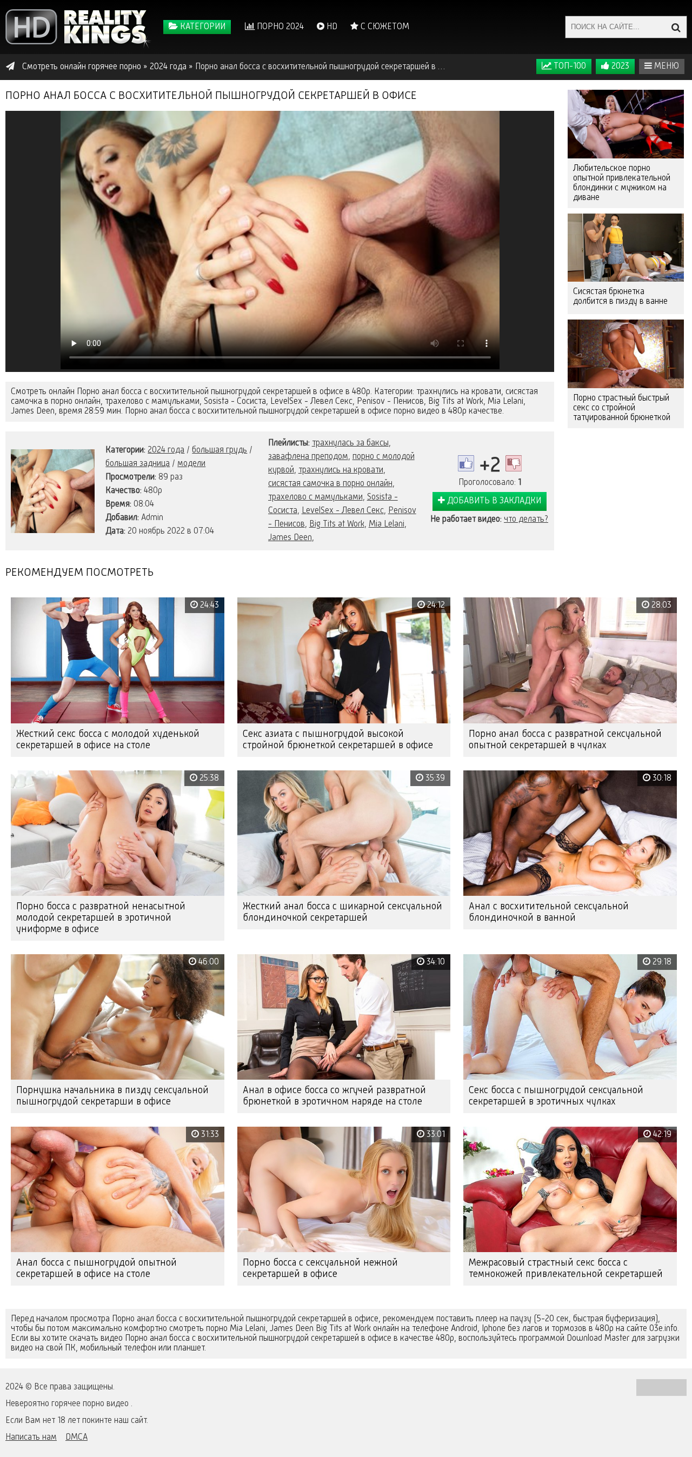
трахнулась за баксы (350, 443)
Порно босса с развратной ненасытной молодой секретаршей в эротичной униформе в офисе (100, 918)
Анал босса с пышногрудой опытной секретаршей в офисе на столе (96, 1268)
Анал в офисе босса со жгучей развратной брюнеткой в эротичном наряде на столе (334, 1096)
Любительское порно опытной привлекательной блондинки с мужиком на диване (621, 183)
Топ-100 (568, 66)
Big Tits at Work (336, 524)
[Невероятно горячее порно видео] (78, 27)
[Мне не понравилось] (513, 463)
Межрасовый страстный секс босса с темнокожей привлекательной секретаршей (566, 1268)
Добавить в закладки (493, 501)
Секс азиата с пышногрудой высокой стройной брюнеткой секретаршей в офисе (338, 739)
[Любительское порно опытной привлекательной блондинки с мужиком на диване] (626, 124)
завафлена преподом (308, 457)
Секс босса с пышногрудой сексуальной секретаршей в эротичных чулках (556, 1096)
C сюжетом (383, 27)
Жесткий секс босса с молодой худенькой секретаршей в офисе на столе (107, 739)
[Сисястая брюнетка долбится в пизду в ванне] (626, 248)
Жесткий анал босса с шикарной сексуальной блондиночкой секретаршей (342, 912)
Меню (665, 66)
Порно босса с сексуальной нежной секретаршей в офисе (320, 1268)
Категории (201, 27)
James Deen (290, 538)
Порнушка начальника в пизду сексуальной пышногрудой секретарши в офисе (112, 1096)
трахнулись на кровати (340, 470)
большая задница (137, 464)
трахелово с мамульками (315, 497)
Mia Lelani (386, 524)
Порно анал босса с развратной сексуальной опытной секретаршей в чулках (565, 739)
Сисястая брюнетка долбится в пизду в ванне (620, 297)
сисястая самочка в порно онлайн (330, 484)
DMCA (76, 1437)
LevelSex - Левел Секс (343, 511)
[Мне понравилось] (466, 463)
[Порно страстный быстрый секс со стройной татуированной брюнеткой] (626, 354)
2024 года (166, 450)
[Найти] (676, 27)
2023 (619, 66)
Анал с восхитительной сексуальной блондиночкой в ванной (549, 912)
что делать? (526, 519)
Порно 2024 (279, 27)
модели (191, 464)
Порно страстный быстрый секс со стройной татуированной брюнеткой (621, 408)
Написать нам (31, 1437)
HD (330, 27)
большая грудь (219, 450)
